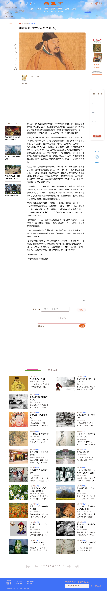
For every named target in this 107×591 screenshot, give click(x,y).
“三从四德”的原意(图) (86, 542)
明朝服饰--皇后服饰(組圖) (39, 416)
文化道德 (84, 540)
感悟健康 (60, 9)
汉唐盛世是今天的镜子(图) (39, 471)
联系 (14, 3)
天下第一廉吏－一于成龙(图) (39, 525)
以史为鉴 (37, 432)
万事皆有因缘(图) (37, 542)
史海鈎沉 (67, 9)
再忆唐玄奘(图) (83, 452)
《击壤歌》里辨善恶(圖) (39, 434)
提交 (81, 310)
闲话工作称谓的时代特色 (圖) (39, 398)
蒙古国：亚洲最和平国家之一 (12, 157)
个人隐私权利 (19, 588)
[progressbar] (26, 11)
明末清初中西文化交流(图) (86, 416)
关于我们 (8, 582)
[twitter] (97, 157)
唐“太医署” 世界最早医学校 (39, 453)
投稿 (7, 3)
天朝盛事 (32, 23)
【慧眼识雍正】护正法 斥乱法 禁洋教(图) (39, 489)
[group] (16, 14)
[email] (97, 162)
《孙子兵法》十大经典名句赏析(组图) (86, 507)
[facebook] (97, 151)
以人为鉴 (37, 376)
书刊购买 (29, 583)
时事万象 (32, 9)
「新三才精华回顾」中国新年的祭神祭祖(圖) (86, 471)
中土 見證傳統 (88, 12)
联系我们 (8, 583)
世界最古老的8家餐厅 (12, 195)
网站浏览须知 (26, 588)
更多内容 (60, 11)
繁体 (100, 3)
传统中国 (53, 9)
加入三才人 (89, 3)
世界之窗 (39, 9)
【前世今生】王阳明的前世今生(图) (86, 435)
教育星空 (46, 11)
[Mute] (22, 11)
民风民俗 (84, 376)
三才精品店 (19, 583)
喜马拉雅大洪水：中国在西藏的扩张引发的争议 (12, 177)
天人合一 (84, 432)
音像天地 (53, 11)
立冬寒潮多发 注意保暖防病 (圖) (86, 380)
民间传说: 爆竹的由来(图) (85, 489)
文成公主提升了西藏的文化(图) (39, 507)
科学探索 (46, 9)
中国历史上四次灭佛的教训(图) (86, 525)
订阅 (21, 3)
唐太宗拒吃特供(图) (38, 379)
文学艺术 (73, 9)
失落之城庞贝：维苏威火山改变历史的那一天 (12, 138)
